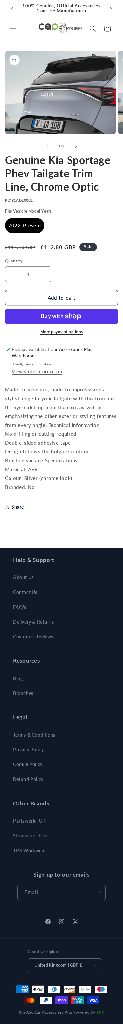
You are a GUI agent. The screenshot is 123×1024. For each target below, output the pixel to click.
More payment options (61, 331)
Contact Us (25, 592)
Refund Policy (28, 779)
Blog (18, 678)
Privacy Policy (28, 749)
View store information (37, 371)
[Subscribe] (98, 892)
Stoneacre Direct (31, 835)
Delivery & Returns (33, 622)
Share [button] (17, 507)
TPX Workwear (29, 850)
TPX (100, 1012)
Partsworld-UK (29, 821)
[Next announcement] (111, 8)
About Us (23, 577)
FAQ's (19, 607)
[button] (13, 28)
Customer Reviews (33, 636)
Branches (23, 693)
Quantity (14, 260)
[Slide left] (47, 146)
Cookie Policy (28, 764)
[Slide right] (76, 146)
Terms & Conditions (34, 735)
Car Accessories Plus (53, 1012)
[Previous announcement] (12, 8)
